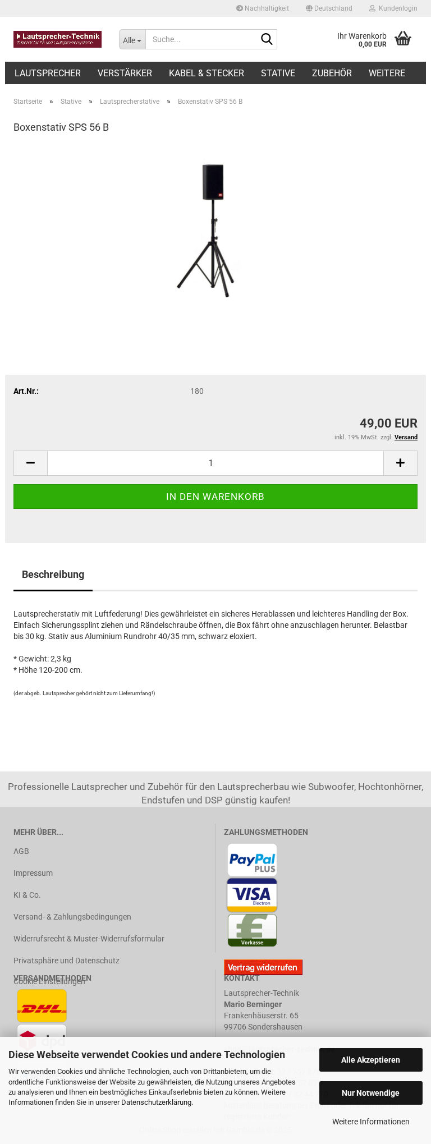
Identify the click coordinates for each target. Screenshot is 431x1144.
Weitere (387, 73)
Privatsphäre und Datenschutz (66, 960)
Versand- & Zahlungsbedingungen (72, 916)
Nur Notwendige (371, 1092)
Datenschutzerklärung (156, 1102)
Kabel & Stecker (206, 73)
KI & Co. (27, 894)
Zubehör (332, 73)
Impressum (33, 873)
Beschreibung (53, 574)
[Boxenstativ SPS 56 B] (216, 228)
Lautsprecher (48, 73)
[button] (329, 8)
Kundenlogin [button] (396, 8)
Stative (278, 73)
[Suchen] (266, 40)
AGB (21, 851)
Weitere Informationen (371, 1121)
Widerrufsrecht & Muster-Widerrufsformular (88, 938)
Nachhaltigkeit (266, 8)
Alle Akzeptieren (370, 1059)
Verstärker (125, 73)
